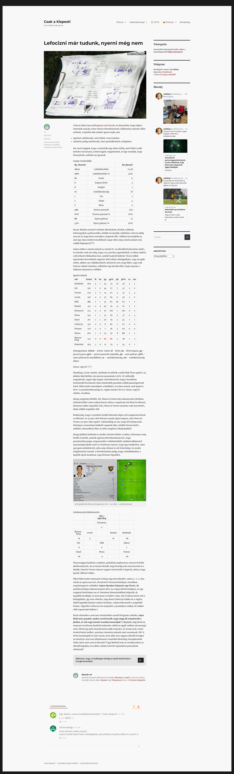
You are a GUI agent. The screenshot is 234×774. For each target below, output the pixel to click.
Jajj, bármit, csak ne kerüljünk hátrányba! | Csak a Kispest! (88, 714)
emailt (126, 678)
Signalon (104, 680)
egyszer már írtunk (105, 125)
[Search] (187, 237)
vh (45, 132)
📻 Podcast (168, 22)
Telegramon (116, 680)
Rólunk (119, 22)
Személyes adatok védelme (68, 763)
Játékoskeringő (137, 22)
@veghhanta (167, 72)
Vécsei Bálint (57, 147)
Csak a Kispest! (57, 22)
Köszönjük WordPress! (89, 763)
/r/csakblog (185, 22)
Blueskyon (119, 678)
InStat (57, 142)
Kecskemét (48, 145)
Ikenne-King (49, 142)
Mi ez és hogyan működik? (165, 75)
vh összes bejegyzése (137, 680)
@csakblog (174, 69)
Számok (47, 139)
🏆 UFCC (155, 22)
